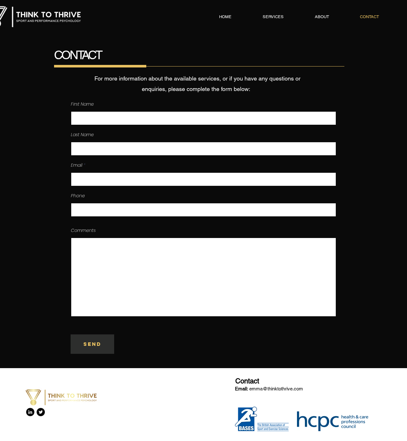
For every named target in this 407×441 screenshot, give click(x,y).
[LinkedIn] (30, 412)
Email (76, 165)
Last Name (82, 134)
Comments (83, 230)
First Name (82, 104)
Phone (78, 195)
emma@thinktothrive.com (276, 388)
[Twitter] (41, 412)
